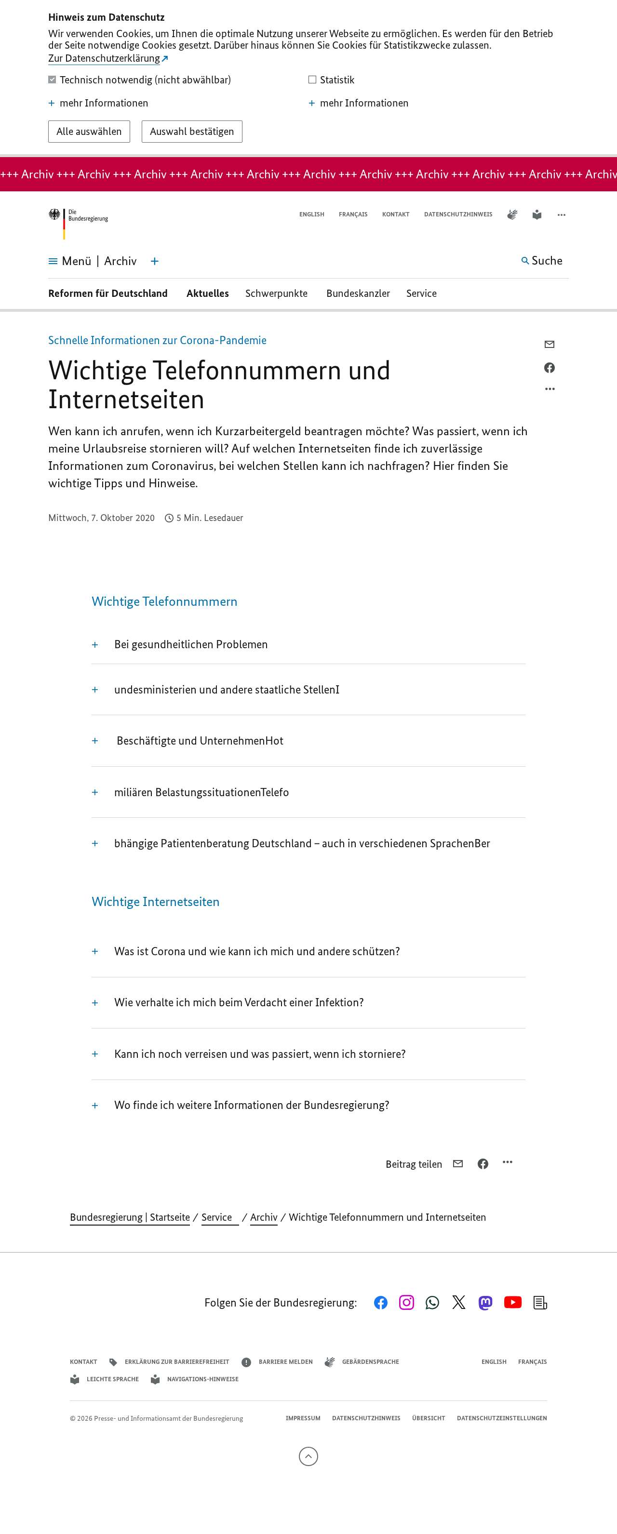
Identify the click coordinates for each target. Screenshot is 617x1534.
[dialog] (308, 78)
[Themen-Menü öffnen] (155, 261)
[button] (562, 215)
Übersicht (428, 1418)
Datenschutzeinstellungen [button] (502, 1418)
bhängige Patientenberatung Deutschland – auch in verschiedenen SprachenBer (302, 843)
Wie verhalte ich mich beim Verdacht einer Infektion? (239, 1002)
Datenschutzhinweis (458, 214)
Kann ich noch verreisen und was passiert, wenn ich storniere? (260, 1054)
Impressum (303, 1418)
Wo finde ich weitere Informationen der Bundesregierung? (251, 1105)
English (311, 214)
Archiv (264, 1217)
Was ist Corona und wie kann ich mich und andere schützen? (257, 951)
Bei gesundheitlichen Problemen (191, 644)
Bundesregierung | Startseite (130, 1217)
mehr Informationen (104, 103)
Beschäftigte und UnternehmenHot (198, 740)
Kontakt (396, 214)
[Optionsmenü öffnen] (550, 391)
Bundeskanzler (358, 293)
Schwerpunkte (277, 293)
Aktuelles (208, 293)
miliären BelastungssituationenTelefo (201, 792)
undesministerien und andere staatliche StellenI (226, 689)
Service (425, 293)
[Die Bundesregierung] (78, 224)
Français (353, 214)
